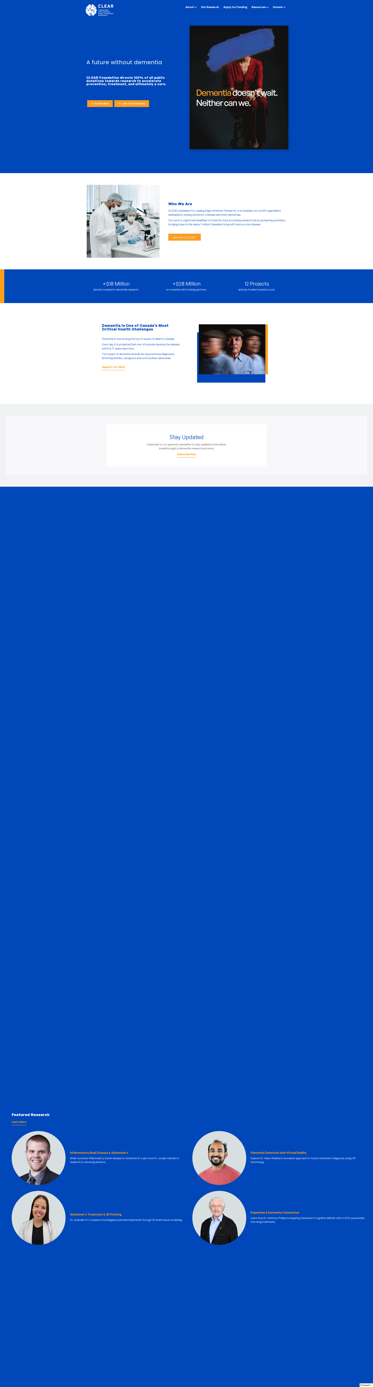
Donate (278, 7)
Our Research (210, 7)
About (189, 7)
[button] (184, 237)
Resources (259, 7)
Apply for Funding (235, 7)
